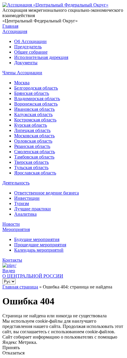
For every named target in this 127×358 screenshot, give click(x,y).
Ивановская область (34, 109)
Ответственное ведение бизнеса (46, 192)
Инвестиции (27, 198)
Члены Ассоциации (22, 72)
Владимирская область (37, 98)
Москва (22, 82)
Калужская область (33, 114)
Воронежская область (36, 103)
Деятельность (16, 182)
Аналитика (25, 214)
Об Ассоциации (30, 41)
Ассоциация (14, 31)
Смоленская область (34, 151)
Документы (26, 62)
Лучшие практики (32, 208)
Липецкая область (32, 130)
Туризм (21, 203)
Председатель (28, 46)
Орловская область (33, 140)
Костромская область (35, 119)
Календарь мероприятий (39, 250)
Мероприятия (16, 229)
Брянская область (31, 93)
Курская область (30, 125)
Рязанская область (32, 146)
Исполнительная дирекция (41, 57)
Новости (11, 224)
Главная (10, 26)
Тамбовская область (34, 156)
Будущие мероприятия (36, 239)
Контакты (12, 260)
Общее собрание (31, 52)
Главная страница (20, 286)
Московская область (34, 135)
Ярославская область (35, 172)
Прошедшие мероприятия (40, 244)
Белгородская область (36, 87)
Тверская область (31, 162)
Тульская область (31, 167)
